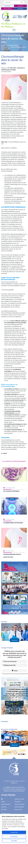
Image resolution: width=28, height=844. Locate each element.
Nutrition (3, 807)
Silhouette (18, 801)
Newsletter (20, 8)
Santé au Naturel (19, 804)
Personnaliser (14, 836)
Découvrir (15, 640)
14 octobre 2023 (9, 551)
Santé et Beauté (19, 807)
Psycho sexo (18, 809)
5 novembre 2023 (9, 519)
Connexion (7, 5)
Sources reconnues (10, 661)
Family (3, 801)
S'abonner (20, 5)
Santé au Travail (19, 799)
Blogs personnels (10, 665)
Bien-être (4, 809)
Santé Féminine (5, 804)
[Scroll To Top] (14, 758)
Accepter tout (14, 832)
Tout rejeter (14, 840)
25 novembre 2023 (10, 487)
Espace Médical (8, 8)
